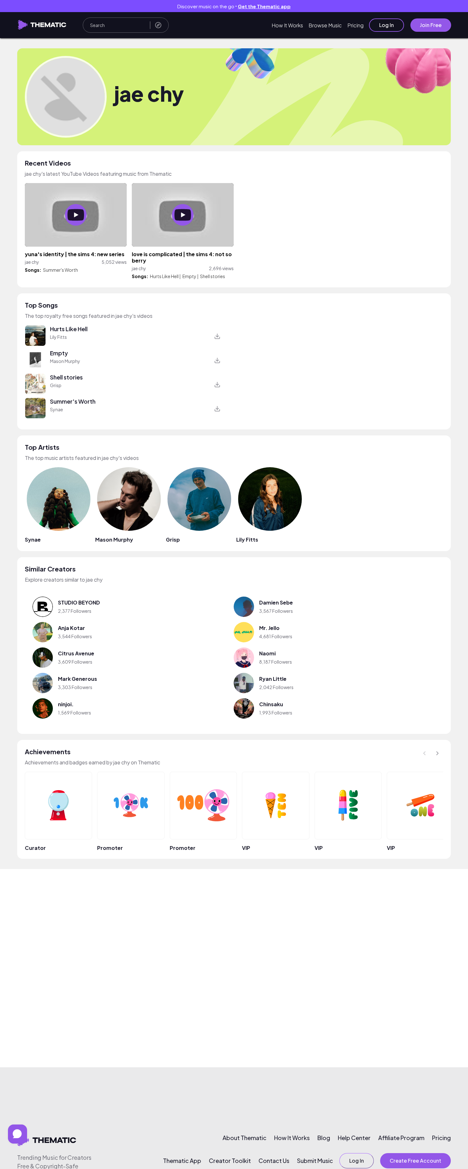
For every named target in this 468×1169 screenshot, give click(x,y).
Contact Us (274, 1160)
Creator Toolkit (230, 1160)
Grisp (55, 385)
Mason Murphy (65, 361)
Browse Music (325, 25)
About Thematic (244, 1137)
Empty (189, 276)
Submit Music (315, 1160)
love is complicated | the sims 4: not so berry (182, 257)
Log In (386, 25)
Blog (323, 1137)
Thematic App (182, 1160)
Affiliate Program (401, 1137)
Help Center (354, 1137)
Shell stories (212, 276)
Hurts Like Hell (164, 276)
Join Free (431, 25)
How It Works (287, 25)
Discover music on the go (234, 6)
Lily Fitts (58, 337)
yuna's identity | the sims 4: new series (74, 254)
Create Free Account (415, 1160)
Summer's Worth (60, 270)
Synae (56, 409)
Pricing (355, 25)
